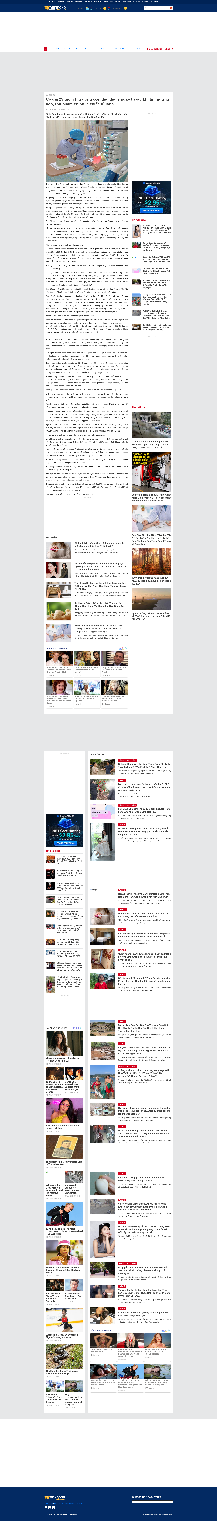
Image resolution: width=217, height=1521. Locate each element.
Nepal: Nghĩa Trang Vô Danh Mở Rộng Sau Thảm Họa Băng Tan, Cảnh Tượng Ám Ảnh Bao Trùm (156, 259)
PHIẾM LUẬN (108, 2)
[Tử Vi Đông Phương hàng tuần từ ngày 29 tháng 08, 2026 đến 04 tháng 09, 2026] (151, 561)
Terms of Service (70, 1503)
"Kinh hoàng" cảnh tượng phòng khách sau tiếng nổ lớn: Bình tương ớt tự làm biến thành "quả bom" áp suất (144, 957)
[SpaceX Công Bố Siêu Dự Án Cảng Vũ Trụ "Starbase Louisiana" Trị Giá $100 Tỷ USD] (151, 599)
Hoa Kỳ (121, 1044)
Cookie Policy (48, 1503)
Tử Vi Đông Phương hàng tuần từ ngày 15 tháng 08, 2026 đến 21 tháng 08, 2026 (68, 953)
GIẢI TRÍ (145, 2)
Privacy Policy (58, 1503)
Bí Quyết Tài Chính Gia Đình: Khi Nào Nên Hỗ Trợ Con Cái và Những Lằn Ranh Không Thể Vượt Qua (142, 1270)
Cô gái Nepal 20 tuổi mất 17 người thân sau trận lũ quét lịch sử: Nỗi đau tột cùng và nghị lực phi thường (144, 981)
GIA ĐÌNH (136, 2)
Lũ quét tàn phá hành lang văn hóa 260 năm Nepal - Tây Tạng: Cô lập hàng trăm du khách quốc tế (150, 444)
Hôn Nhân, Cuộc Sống (127, 760)
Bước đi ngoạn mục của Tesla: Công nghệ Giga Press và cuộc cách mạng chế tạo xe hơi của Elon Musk (151, 498)
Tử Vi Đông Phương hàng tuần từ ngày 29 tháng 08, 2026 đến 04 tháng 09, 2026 (151, 581)
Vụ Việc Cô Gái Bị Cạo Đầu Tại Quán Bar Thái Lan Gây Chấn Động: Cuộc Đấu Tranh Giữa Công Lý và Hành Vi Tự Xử (144, 1293)
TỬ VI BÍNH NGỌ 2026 (56, 2)
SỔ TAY (117, 2)
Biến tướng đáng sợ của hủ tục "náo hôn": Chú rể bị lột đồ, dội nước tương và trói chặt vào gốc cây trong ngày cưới (144, 787)
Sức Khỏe (50, 95)
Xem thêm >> (155, 2)
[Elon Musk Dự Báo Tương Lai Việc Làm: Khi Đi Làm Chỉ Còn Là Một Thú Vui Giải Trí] (50, 874)
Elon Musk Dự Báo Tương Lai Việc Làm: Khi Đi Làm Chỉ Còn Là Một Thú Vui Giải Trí (70, 873)
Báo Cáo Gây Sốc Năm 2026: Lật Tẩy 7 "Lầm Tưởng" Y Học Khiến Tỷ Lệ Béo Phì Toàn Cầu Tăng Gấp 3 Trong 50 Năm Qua (98, 628)
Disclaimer (80, 1503)
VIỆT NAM (78, 2)
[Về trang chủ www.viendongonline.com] (55, 8)
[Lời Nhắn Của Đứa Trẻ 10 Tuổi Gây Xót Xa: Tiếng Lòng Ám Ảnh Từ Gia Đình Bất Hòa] (136, 270)
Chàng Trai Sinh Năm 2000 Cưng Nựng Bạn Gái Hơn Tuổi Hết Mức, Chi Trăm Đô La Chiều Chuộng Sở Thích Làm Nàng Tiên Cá (157, 299)
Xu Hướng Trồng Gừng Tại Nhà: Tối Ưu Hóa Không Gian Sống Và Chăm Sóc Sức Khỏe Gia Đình (99, 606)
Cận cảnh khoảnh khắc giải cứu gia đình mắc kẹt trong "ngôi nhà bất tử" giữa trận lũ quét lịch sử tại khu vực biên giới (144, 1111)
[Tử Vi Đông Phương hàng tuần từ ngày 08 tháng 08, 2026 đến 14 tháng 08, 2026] (50, 942)
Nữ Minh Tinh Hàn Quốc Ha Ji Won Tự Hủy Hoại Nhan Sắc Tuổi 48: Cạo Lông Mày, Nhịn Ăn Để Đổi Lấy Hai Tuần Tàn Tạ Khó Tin (144, 1229)
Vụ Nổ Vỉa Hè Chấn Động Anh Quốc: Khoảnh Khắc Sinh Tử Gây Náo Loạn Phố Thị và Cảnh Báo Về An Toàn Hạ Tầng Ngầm (142, 1207)
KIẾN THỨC (127, 2)
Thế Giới (122, 780)
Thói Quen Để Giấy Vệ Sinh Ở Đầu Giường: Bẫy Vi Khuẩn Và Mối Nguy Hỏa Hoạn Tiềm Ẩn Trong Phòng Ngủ (100, 586)
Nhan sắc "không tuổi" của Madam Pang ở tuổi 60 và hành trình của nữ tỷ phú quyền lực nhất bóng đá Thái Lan (143, 831)
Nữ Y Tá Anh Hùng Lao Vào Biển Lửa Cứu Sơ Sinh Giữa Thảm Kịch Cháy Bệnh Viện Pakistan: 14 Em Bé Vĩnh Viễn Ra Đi (144, 1133)
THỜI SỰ (70, 2)
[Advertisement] (108, 29)
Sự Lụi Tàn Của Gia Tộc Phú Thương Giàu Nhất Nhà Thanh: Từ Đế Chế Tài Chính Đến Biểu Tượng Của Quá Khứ (143, 1028)
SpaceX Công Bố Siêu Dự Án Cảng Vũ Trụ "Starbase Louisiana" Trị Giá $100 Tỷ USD (151, 616)
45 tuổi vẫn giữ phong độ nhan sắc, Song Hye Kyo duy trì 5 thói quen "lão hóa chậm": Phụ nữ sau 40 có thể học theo (100, 566)
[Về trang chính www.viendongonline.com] (46, 2)
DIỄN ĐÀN (97, 2)
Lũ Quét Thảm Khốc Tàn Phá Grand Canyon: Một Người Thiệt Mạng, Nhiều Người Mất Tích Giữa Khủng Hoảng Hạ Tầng (144, 1050)
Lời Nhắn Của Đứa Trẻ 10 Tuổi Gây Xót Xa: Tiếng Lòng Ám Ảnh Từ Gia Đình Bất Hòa (156, 271)
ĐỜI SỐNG (88, 2)
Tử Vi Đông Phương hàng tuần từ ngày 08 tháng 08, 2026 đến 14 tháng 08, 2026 (68, 942)
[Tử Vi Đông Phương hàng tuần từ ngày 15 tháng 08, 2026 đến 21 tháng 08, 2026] (50, 953)
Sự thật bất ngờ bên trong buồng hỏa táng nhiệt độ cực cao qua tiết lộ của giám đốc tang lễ (157, 327)
